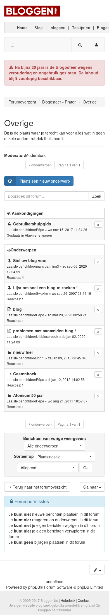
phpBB (34, 587)
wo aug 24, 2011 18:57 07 (67, 401)
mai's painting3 (47, 266)
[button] (54, 446)
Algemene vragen (38, 235)
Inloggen (57, 27)
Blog (38, 27)
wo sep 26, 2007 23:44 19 (71, 293)
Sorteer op (37, 456)
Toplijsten (81, 27)
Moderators (35, 155)
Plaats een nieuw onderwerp (45, 181)
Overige (19, 123)
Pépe (40, 229)
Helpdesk (68, 600)
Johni (40, 357)
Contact (83, 600)
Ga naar (91, 487)
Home (22, 27)
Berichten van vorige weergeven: (54, 442)
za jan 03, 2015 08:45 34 (67, 357)
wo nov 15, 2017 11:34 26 (67, 229)
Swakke (42, 293)
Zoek (96, 196)
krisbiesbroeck (47, 336)
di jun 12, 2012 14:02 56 (66, 379)
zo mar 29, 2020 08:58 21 (67, 314)
